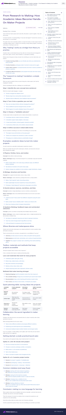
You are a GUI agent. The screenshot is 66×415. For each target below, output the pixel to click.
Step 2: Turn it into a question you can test (55, 25)
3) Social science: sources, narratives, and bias (53, 43)
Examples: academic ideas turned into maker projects (54, 35)
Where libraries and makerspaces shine (54, 50)
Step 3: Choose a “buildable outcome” (53, 28)
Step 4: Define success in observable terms (53, 31)
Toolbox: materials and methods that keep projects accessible (54, 53)
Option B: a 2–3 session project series (54, 76)
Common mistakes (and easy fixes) (54, 78)
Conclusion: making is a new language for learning (53, 81)
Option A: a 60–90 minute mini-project (54, 73)
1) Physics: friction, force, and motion (54, 38)
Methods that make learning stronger (54, 60)
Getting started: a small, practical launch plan (54, 70)
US (63, 3)
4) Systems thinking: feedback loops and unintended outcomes (54, 47)
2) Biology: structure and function (55, 40)
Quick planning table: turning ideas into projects (54, 63)
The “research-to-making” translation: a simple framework (54, 18)
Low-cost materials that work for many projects (55, 56)
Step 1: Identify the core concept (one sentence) (55, 22)
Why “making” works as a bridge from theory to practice (53, 15)
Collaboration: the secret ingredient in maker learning (54, 66)
